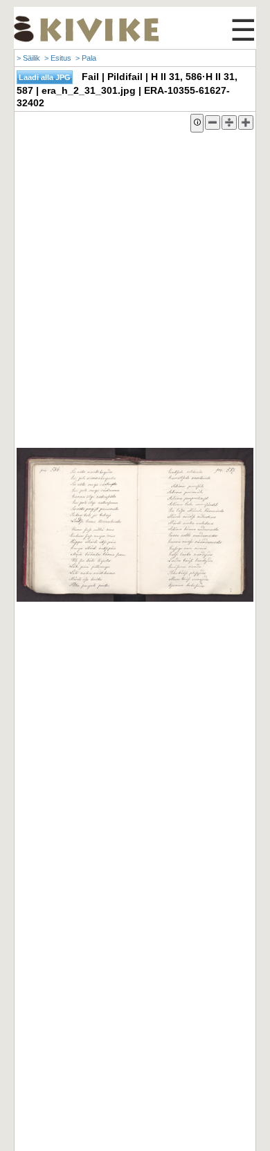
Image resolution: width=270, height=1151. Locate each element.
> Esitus (57, 58)
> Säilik (28, 58)
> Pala (85, 58)
